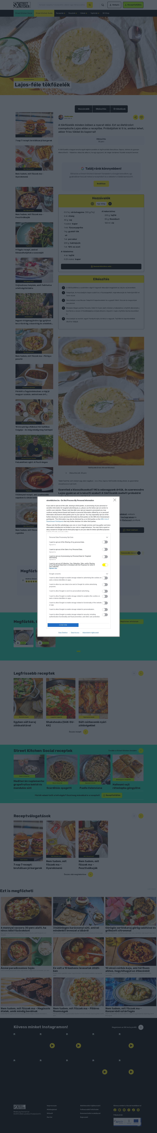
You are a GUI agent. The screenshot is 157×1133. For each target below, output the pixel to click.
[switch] (105, 542)
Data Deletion (63, 632)
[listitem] (78, 537)
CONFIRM (63, 625)
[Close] (115, 501)
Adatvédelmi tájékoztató (91, 632)
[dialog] (78, 566)
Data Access (75, 632)
